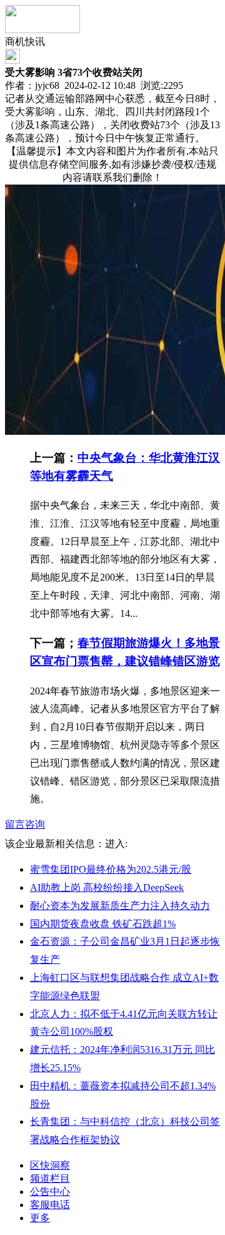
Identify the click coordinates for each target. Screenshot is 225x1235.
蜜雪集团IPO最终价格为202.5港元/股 (110, 869)
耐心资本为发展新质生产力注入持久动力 (120, 905)
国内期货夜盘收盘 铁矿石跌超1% (103, 923)
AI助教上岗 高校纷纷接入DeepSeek (107, 887)
